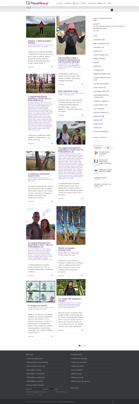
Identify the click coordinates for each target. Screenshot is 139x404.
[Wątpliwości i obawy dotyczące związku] (96, 170)
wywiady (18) (98, 120)
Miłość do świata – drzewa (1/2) (67, 249)
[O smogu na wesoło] (40, 291)
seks (65, 175)
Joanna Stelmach (33, 45)
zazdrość (42, 111)
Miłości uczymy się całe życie (80, 381)
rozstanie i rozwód (37, 110)
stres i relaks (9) (99, 108)
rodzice (65, 173)
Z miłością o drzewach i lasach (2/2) (39, 175)
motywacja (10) (99, 70)
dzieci (65, 167)
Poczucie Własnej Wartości (35, 385)
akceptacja (37, 113)
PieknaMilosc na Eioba (34, 370)
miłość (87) (97, 66)
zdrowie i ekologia (36, 46)
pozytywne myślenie (32, 120)
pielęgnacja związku (45, 105)
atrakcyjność (50, 113)
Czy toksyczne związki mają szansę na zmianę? (105, 161)
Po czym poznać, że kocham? (104, 152)
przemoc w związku (42, 120)
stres (33, 125)
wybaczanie (34, 128)
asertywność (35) (99, 39)
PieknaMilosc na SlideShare (36, 377)
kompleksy (30, 116)
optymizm (30, 119)
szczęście (40, 125)
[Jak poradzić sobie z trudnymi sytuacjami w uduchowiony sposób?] (70, 35)
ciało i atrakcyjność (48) (101, 43)
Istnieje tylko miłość (77, 366)
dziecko (81, 155)
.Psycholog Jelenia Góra (35, 358)
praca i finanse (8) (99, 87)
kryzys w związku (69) (101, 55)
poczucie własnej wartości (34, 107)
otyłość (34, 119)
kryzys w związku (46, 116)
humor (48, 114)
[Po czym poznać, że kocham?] (96, 152)
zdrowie (29, 129)
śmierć (29, 125)
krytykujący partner (37, 116)
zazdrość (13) (98, 124)
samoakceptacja (39, 123)
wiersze (29, 128)
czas (77, 166)
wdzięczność (49, 126)
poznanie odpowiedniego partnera (44, 119)
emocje (44, 114)
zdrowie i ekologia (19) (101, 131)
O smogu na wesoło (37, 305)
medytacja (30, 117)
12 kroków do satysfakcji (79, 358)
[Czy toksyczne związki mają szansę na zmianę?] (96, 160)
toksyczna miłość (37, 126)
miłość (65, 65)
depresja (81, 166)
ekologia (46, 46)
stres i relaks (65, 163)
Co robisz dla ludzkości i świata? (70, 300)
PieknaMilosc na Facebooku (36, 374)
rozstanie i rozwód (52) (101, 101)
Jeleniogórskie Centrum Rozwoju (37, 362)
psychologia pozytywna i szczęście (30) (101, 96)
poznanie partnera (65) (101, 83)
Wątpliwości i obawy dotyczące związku (105, 170)
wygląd (39, 128)
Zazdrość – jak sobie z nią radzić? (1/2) (102, 185)
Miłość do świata (76, 374)
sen (50, 123)
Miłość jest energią (77, 377)
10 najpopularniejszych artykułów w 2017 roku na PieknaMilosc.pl (40, 245)
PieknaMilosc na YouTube (35, 381)
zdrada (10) (97, 127)
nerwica (44, 117)
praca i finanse (61, 159)
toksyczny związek (35, 111)
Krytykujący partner (100, 178)
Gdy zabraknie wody (68, 91)
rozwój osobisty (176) (101, 105)
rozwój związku (31, 123)
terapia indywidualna (48, 125)
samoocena (46, 123)
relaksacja (35, 122)
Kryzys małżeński (77, 370)
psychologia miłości (32, 108)
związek (38, 129)
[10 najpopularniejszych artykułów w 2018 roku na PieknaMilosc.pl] (70, 133)
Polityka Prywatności (63, 401)
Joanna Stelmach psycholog (36, 366)
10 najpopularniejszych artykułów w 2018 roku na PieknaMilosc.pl (70, 150)
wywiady (80, 163)
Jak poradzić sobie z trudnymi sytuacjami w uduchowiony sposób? (69, 60)
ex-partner (56, 389)
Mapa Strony (71, 401)
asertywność (31, 104)
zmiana (33, 129)
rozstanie (41, 122)
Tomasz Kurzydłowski (34, 102)
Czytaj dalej (30, 66)
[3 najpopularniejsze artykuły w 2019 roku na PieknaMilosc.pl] (40, 83)
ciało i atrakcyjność (38, 104)
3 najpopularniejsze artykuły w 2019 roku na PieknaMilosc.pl (39, 98)
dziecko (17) (98, 51)
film (63, 391)
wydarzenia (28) (99, 116)
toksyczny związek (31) (101, 112)
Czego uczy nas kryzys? (79, 362)
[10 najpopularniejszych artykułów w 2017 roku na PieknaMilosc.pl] (40, 224)
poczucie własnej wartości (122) (102, 79)
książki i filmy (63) (99, 58)
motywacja (38, 105)
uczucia (43, 126)
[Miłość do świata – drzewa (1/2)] (70, 225)
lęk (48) (96, 62)
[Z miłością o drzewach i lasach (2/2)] (40, 161)
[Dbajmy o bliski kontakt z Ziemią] (40, 27)
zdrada (46, 111)
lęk (67, 156)
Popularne (98, 148)
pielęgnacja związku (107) (102, 74)
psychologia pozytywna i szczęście (72, 304)
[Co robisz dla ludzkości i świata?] (70, 287)
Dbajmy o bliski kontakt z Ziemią (40, 42)
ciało (31, 114)
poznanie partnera (44, 107)
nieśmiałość (49, 117)
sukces (36, 125)
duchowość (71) (99, 47)
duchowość (60, 65)
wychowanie (80, 176)
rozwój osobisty (70, 65)
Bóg (66, 66)
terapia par (30, 126)
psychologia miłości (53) (101, 91)
